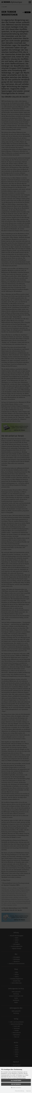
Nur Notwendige (16, 1084)
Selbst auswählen (16, 1087)
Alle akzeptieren (16, 1080)
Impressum (28, 1091)
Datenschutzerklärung (19, 1091)
